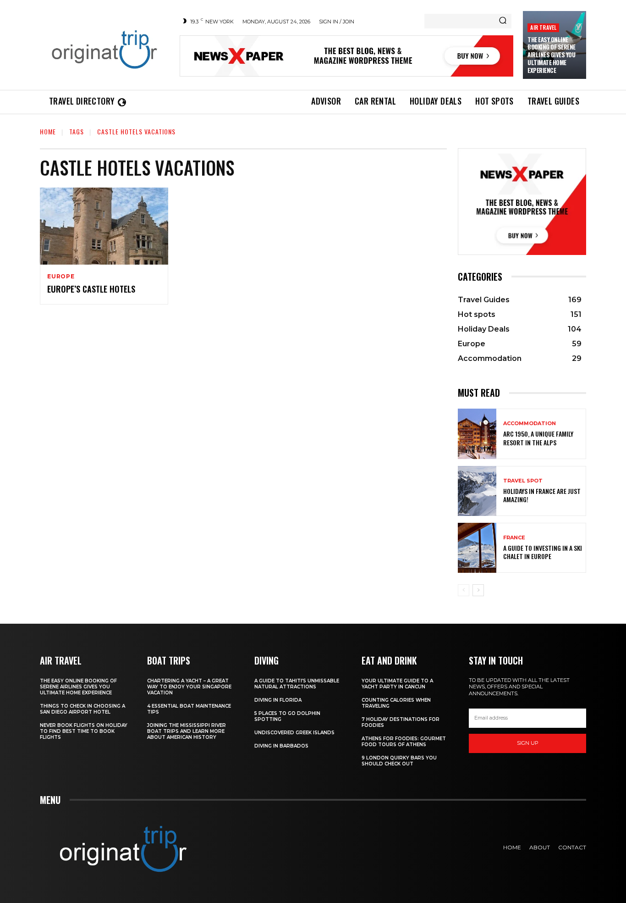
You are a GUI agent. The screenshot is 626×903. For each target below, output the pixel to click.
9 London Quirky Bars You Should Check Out (399, 761)
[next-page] (478, 590)
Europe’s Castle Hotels (91, 289)
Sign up (527, 743)
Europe (61, 276)
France (514, 537)
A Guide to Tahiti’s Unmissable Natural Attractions (296, 684)
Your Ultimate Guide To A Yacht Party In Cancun (397, 684)
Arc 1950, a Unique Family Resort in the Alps (538, 438)
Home (48, 131)
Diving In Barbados (281, 746)
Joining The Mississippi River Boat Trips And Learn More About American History (186, 731)
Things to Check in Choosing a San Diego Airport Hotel (82, 709)
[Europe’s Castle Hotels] (104, 226)
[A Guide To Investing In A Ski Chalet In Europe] (477, 548)
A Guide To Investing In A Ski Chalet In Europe (542, 552)
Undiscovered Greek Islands (294, 733)
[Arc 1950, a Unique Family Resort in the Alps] (477, 434)
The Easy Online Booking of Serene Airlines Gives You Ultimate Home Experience (551, 55)
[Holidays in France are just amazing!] (477, 491)
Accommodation (529, 423)
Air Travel (543, 27)
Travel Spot (523, 480)
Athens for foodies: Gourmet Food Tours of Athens (404, 742)
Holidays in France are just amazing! (542, 495)
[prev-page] (463, 590)
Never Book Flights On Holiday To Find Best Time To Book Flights (83, 731)
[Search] (502, 21)
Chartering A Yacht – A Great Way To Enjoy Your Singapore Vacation (189, 687)
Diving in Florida (278, 700)
